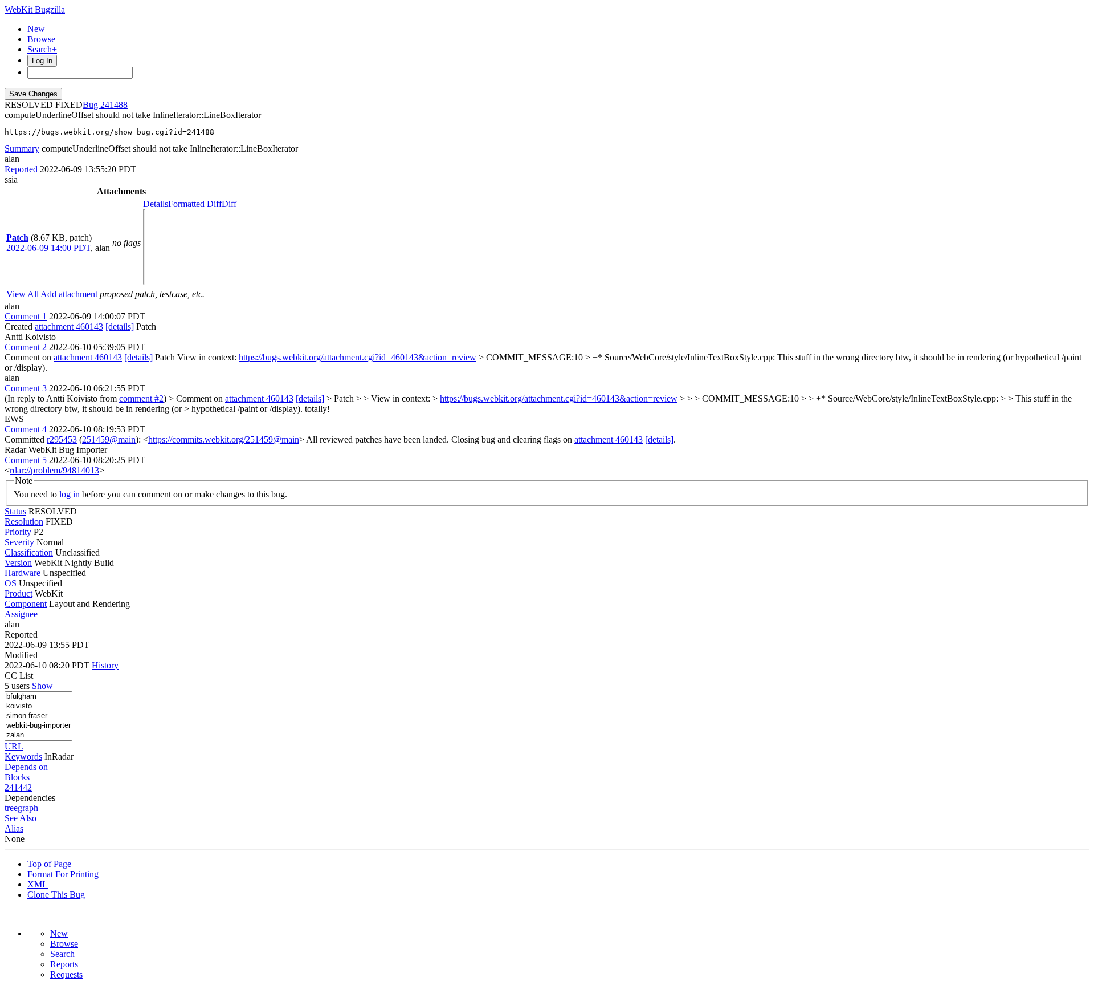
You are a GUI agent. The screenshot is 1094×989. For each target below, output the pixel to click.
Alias (14, 828)
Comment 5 (26, 460)
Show (42, 686)
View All (22, 294)
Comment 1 (26, 316)
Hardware (22, 573)
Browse (41, 39)
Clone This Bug (56, 894)
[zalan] (38, 735)
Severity (19, 542)
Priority (18, 532)
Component (26, 604)
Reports (64, 964)
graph (28, 808)
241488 (114, 105)
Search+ (42, 49)
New (36, 29)
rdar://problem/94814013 (54, 470)
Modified (21, 655)
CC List (19, 675)
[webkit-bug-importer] (38, 726)
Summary (22, 148)
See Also (20, 818)
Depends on (26, 767)
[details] (119, 326)
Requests (66, 974)
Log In (42, 60)
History (105, 665)
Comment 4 (26, 429)
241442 (18, 787)
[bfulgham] (38, 697)
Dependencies (30, 797)
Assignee (21, 614)
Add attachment (68, 294)
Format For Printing (63, 874)
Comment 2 (26, 347)
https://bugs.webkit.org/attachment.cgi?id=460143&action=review (357, 357)
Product (18, 593)
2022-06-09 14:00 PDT (48, 248)
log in (69, 494)
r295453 (62, 439)
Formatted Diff (195, 204)
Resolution (24, 521)
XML (37, 884)
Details (155, 204)
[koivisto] (38, 706)
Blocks (17, 777)
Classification (29, 552)
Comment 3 (26, 388)
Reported (21, 169)
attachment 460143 (69, 326)
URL (14, 746)
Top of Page (49, 864)
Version (18, 563)
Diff (229, 204)
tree (11, 808)
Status (15, 511)
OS (11, 583)
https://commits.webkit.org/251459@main (223, 439)
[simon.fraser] (38, 716)
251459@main (109, 439)
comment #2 (141, 398)
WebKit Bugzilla (35, 9)
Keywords (23, 756)
